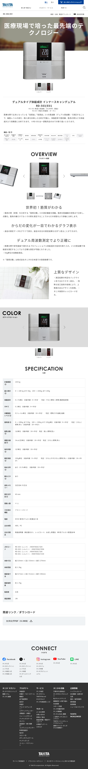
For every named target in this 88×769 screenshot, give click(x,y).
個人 (46, 2)
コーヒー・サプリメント (26, 744)
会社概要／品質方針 (76, 694)
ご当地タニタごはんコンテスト (60, 718)
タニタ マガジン (26, 8)
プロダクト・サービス (46, 8)
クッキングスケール (25, 719)
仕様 (56, 14)
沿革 (71, 696)
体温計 (21, 704)
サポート (64, 8)
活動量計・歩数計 (25, 713)
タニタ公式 (5, 663)
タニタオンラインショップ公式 (8, 667)
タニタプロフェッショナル (42, 672)
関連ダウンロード (65, 14)
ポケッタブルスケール (26, 738)
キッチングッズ (24, 741)
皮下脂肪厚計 (23, 699)
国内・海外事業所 (75, 699)
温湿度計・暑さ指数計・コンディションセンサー (27, 726)
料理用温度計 (23, 730)
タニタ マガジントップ (9, 691)
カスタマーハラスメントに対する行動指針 (61, 761)
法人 (52, 2)
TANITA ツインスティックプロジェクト (60, 722)
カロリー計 (22, 735)
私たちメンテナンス (59, 698)
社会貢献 (56, 704)
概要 (52, 14)
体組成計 (22, 691)
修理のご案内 (40, 717)
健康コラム (5, 694)
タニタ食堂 (22, 671)
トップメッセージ (75, 691)
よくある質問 (40, 712)
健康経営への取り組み (60, 701)
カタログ (39, 727)
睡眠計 (21, 696)
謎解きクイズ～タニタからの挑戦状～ (60, 727)
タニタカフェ (40, 666)
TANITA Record (41, 696)
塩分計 (21, 733)
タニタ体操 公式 (7, 674)
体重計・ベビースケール (27, 694)
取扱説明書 (80, 14)
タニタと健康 (6, 696)
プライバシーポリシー (35, 761)
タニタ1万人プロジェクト (60, 695)
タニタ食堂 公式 (7, 671)
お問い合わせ (40, 714)
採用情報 (73, 704)
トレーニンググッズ (25, 716)
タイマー (22, 721)
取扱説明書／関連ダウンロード (43, 721)
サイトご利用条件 (19, 761)
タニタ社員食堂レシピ (43, 702)
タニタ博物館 (57, 711)
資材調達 (73, 702)
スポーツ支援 (57, 706)
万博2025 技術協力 (59, 691)
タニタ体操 (39, 669)
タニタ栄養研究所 (58, 709)
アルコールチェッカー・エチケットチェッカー (26, 709)
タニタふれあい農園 (59, 714)
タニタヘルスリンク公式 (25, 675)
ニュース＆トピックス (77, 707)
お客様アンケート (41, 724)
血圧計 (21, 702)
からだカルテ (40, 699)
